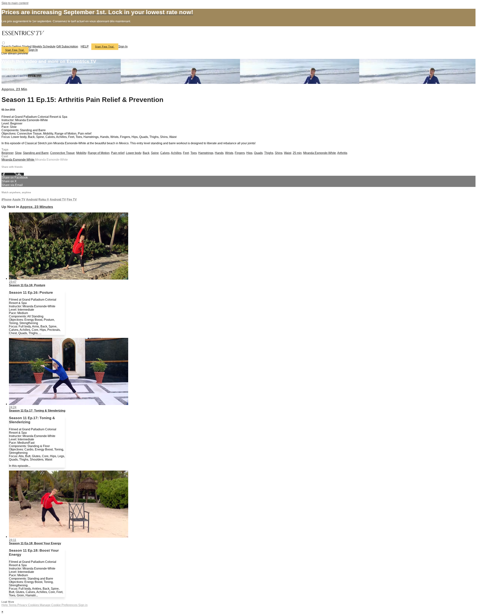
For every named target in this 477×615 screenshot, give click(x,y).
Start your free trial (15, 76)
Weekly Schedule (44, 46)
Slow (18, 152)
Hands (219, 152)
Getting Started (21, 46)
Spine (155, 152)
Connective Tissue (62, 152)
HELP (85, 46)
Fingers (240, 152)
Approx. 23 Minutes (36, 207)
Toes (193, 152)
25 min (297, 152)
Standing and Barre (36, 152)
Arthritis (342, 152)
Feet (186, 152)
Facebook (7, 174)
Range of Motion (99, 152)
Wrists (229, 152)
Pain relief (117, 152)
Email (20, 174)
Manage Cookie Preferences (59, 605)
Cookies (34, 605)
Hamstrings (205, 152)
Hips (249, 152)
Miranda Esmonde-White (319, 152)
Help (5, 605)
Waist (287, 152)
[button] (3, 43)
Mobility (81, 152)
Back (146, 152)
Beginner (7, 152)
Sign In (33, 49)
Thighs (268, 152)
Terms (13, 605)
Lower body (133, 152)
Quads (258, 152)
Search (6, 46)
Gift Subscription (67, 46)
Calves (165, 152)
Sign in (123, 46)
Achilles (176, 152)
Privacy (22, 605)
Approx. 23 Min (14, 89)
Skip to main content (14, 3)
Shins (278, 152)
